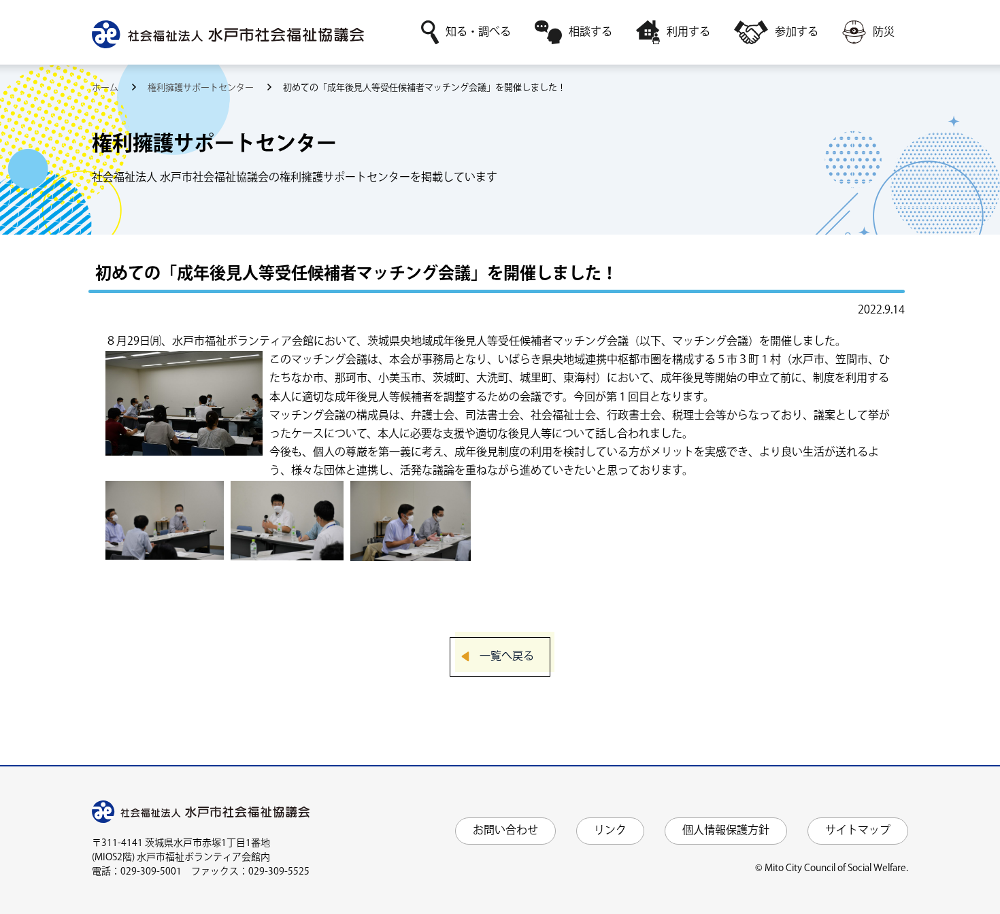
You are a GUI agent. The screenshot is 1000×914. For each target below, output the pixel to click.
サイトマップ (857, 831)
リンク (610, 831)
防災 (884, 32)
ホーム (106, 88)
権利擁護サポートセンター (202, 88)
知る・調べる (478, 32)
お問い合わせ (505, 831)
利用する (688, 32)
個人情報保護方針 (725, 831)
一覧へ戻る (507, 656)
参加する (796, 32)
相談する (590, 32)
